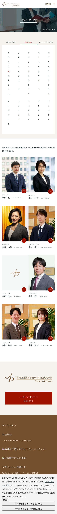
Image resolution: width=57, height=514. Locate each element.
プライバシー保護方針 (14, 467)
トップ (43, 29)
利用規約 (7, 434)
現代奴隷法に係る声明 (14, 458)
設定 (5, 500)
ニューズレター (28, 398)
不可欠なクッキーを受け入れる (28, 503)
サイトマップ (9, 425)
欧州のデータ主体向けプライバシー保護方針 (20, 473)
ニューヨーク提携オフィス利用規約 (16, 440)
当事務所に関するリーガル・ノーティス (23, 449)
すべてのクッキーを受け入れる (28, 508)
